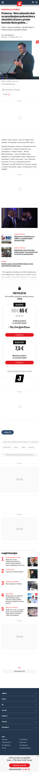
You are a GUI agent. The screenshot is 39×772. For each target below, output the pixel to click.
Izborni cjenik (23, 742)
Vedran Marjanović (9, 35)
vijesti (4, 693)
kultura (4, 716)
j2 (2, 704)
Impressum (4, 739)
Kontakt (4, 748)
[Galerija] (19, 60)
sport (4, 699)
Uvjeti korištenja (23, 739)
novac (4, 710)
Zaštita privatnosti (6, 742)
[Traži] (36, 2)
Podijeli (5, 94)
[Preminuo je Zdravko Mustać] (33, 573)
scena (4, 721)
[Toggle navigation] (2, 2)
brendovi (5, 727)
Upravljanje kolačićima (25, 748)
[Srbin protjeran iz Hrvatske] (33, 585)
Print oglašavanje (24, 745)
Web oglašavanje (6, 745)
